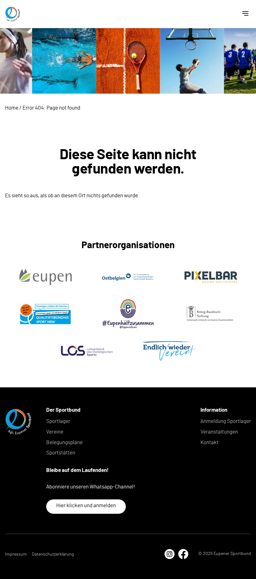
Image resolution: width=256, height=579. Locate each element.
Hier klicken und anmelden (86, 505)
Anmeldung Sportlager (225, 421)
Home (11, 107)
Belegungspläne (64, 442)
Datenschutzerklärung (53, 554)
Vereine (54, 431)
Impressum (16, 554)
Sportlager (58, 421)
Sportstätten (60, 452)
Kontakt (209, 442)
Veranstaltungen (219, 431)
